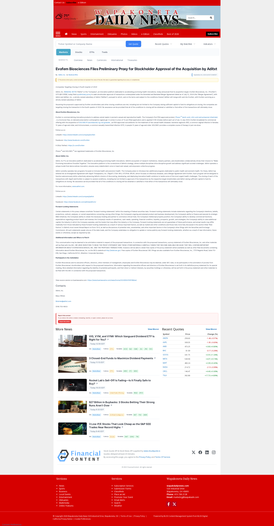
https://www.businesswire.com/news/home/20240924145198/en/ (112, 280)
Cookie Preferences (83, 519)
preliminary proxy (84, 94)
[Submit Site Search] (211, 17)
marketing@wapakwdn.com (186, 497)
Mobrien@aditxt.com (63, 301)
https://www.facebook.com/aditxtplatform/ (80, 202)
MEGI (135, 371)
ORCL (165, 371)
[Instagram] (214, 455)
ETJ (130, 371)
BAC (164, 350)
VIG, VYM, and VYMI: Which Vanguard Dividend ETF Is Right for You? (122, 338)
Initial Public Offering (117, 393)
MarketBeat (96, 349)
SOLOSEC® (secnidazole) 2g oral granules (95, 122)
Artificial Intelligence (116, 415)
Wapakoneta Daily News (77, 516)
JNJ (141, 349)
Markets (63, 52)
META (165, 359)
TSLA (165, 375)
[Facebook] (200, 455)
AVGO (125, 349)
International (117, 60)
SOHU (132, 436)
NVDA (165, 367)
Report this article (65, 321)
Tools (104, 52)
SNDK (145, 415)
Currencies (102, 60)
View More (153, 329)
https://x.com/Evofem (76, 145)
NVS (150, 349)
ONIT (126, 436)
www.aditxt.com (78, 186)
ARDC (125, 371)
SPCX (141, 393)
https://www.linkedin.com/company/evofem (79, 135)
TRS (137, 436)
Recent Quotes (162, 44)
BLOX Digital (202, 516)
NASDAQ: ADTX (70, 92)
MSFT (165, 363)
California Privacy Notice (62, 519)
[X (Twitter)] (194, 455)
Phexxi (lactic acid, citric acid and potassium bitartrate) (196, 117)
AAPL (165, 342)
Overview (78, 60)
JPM (145, 349)
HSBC (136, 349)
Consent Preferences (12, 524)
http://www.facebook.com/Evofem (77, 140)
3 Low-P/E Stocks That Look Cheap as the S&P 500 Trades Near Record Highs (120, 425)
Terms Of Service (162, 457)
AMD (165, 346)
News (89, 60)
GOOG (165, 354)
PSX (140, 415)
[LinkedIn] (207, 455)
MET (135, 415)
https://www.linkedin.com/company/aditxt (78, 196)
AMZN (165, 338)
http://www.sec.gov (113, 250)
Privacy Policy (145, 457)
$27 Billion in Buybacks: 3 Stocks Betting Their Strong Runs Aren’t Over (122, 404)
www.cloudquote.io (152, 451)
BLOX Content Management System (178, 516)
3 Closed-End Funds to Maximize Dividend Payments (122, 358)
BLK (130, 349)
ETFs (92, 52)
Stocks (78, 52)
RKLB (135, 393)
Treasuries (132, 60)
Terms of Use (126, 516)
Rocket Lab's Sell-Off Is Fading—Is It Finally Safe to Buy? (120, 382)
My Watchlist (186, 44)
